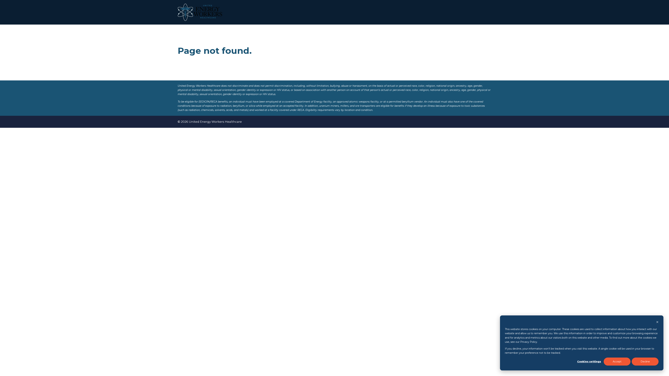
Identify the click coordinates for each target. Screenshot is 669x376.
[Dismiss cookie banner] (657, 322)
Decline (645, 361)
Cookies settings (589, 361)
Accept (617, 361)
